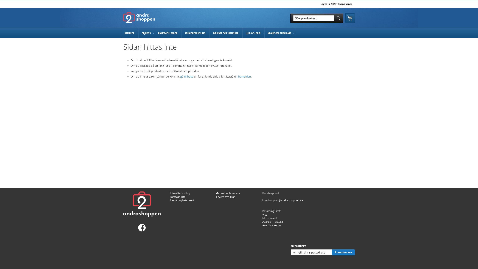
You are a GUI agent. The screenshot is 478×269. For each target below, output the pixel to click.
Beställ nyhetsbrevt (182, 200)
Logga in (325, 4)
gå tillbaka (187, 76)
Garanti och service (228, 193)
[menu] (239, 33)
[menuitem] (129, 33)
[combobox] (316, 18)
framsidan (244, 76)
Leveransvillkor (225, 197)
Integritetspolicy (180, 193)
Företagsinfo (177, 197)
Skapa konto (345, 4)
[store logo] (139, 17)
